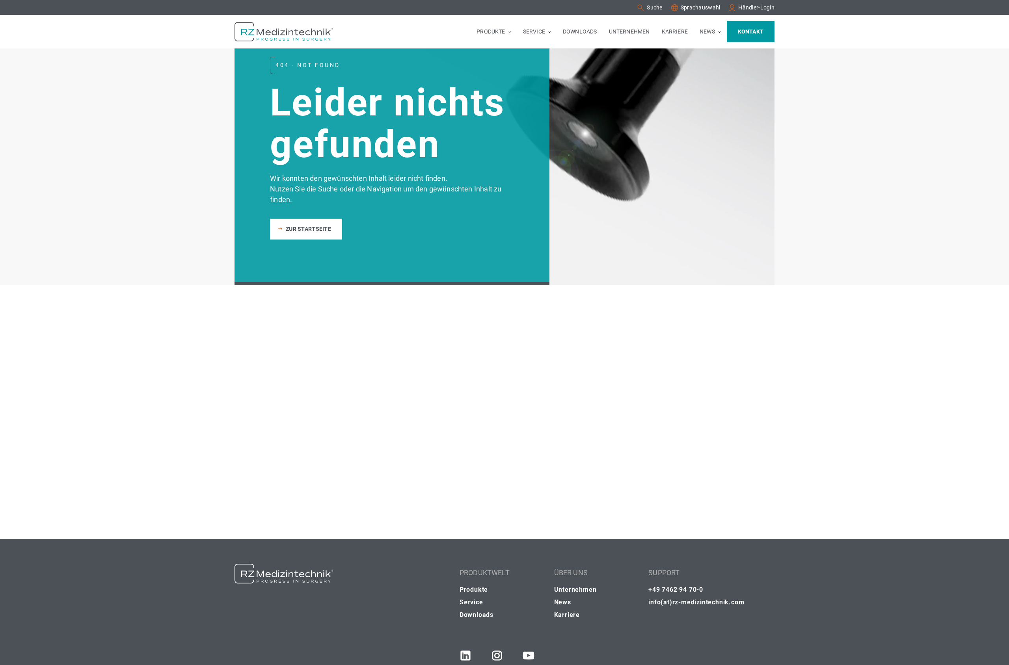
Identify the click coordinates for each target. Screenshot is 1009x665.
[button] (649, 8)
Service (471, 602)
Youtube (528, 655)
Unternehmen (575, 589)
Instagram (497, 655)
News (562, 602)
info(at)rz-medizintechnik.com (696, 602)
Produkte (474, 589)
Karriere (567, 615)
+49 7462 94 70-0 (675, 589)
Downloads (476, 615)
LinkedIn (465, 655)
